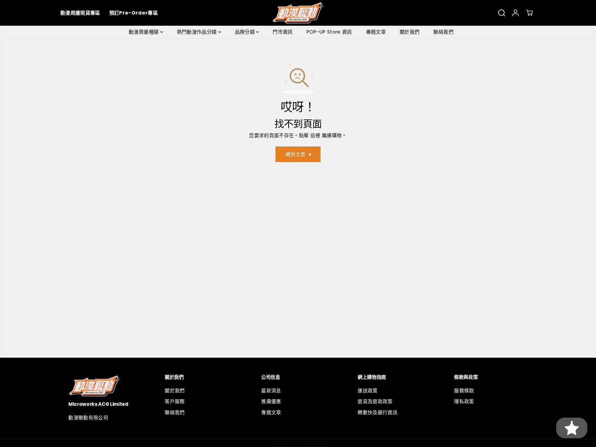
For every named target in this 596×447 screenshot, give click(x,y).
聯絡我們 (443, 31)
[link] (105, 386)
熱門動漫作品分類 (197, 31)
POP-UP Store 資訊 (329, 31)
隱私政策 (464, 401)
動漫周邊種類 (144, 31)
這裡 (315, 135)
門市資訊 (282, 31)
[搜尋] (501, 13)
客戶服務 (175, 401)
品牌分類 (245, 31)
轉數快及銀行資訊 (378, 412)
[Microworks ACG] (298, 13)
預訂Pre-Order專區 (133, 12)
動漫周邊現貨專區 (80, 12)
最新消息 (271, 390)
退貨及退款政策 (375, 401)
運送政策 (367, 390)
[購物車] (529, 13)
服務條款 (464, 390)
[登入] (515, 13)
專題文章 (376, 31)
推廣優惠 (271, 401)
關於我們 (409, 31)
